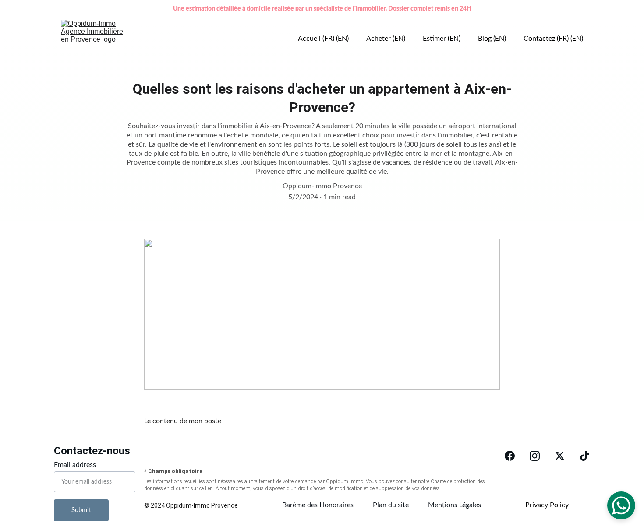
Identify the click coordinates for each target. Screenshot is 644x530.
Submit (81, 510)
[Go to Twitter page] (560, 456)
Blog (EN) (492, 38)
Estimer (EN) (441, 38)
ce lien (205, 488)
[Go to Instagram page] (535, 456)
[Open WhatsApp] (621, 505)
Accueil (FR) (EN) (323, 38)
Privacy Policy (547, 505)
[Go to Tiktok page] (585, 456)
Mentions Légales (454, 505)
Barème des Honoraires (318, 505)
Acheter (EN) (385, 38)
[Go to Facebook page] (510, 456)
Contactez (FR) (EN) (553, 38)
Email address (75, 464)
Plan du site (391, 505)
